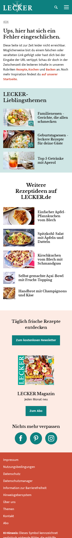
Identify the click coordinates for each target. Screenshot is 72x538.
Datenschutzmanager (18, 481)
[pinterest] (36, 438)
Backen (51, 69)
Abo (6, 523)
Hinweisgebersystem (17, 495)
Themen (8, 509)
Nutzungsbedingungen (19, 467)
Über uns (9, 502)
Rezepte (21, 69)
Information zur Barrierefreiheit (25, 488)
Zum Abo (36, 411)
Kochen (33, 69)
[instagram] (51, 438)
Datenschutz (11, 474)
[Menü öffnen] (66, 7)
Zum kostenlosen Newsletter (36, 340)
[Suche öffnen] (56, 7)
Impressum (10, 460)
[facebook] (21, 438)
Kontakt (8, 516)
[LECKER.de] (17, 7)
